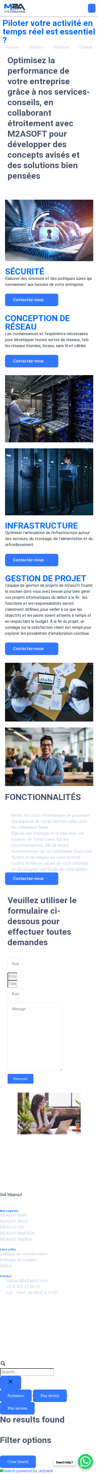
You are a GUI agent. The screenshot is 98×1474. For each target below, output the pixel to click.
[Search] (49, 1367)
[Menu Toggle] (91, 8)
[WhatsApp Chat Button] (85, 1461)
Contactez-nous (29, 299)
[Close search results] (10, 1383)
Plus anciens (17, 1408)
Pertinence (16, 1396)
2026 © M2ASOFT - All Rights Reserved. (37, 1346)
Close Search (18, 1462)
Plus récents (49, 1396)
